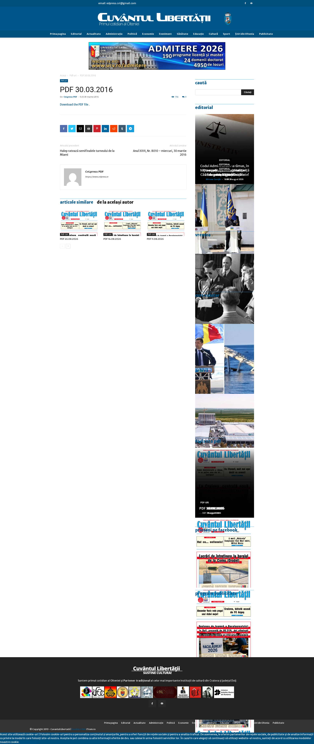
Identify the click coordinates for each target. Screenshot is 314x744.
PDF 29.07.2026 (211, 508)
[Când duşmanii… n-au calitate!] (224, 429)
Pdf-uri (73, 75)
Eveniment (165, 33)
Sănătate (182, 33)
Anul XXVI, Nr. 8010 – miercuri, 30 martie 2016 (159, 152)
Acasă (63, 75)
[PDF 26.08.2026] (80, 222)
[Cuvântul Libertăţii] (157, 18)
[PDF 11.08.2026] (166, 222)
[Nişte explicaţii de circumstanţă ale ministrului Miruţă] (224, 359)
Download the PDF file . (75, 104)
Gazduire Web (79, 729)
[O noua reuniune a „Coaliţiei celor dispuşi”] (224, 219)
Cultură (213, 33)
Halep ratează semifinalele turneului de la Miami (87, 152)
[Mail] (251, 3)
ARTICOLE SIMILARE (76, 202)
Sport (226, 33)
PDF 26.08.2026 (69, 238)
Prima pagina (58, 33)
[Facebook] (245, 3)
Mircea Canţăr (213, 179)
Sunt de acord (27, 742)
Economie (148, 33)
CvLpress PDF (70, 96)
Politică (132, 33)
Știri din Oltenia (244, 33)
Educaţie (198, 33)
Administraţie (114, 33)
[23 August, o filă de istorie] (224, 289)
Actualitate (94, 33)
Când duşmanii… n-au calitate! (224, 175)
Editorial (76, 33)
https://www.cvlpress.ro (96, 176)
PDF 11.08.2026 (155, 238)
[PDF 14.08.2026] (123, 222)
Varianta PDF (208, 441)
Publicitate (266, 33)
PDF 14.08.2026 (112, 238)
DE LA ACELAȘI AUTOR (115, 202)
